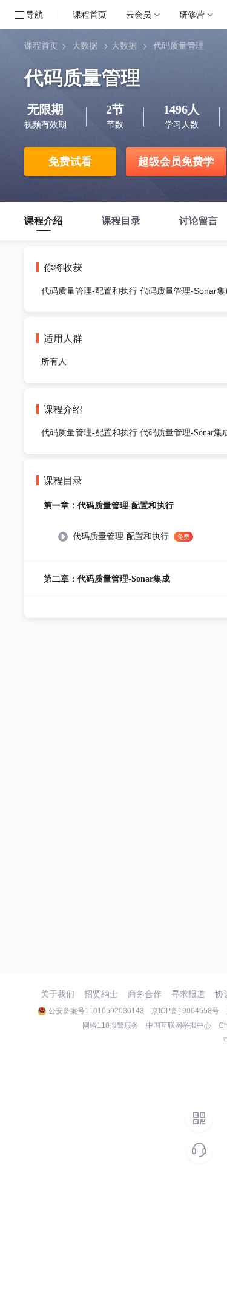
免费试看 (70, 161)
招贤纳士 (101, 994)
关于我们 (57, 994)
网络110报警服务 (110, 1025)
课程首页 (90, 14)
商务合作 (145, 994)
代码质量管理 (178, 45)
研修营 (192, 14)
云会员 (138, 14)
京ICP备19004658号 (185, 1011)
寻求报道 (188, 994)
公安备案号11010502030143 (96, 1011)
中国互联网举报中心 (178, 1025)
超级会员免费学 (176, 161)
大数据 (84, 45)
